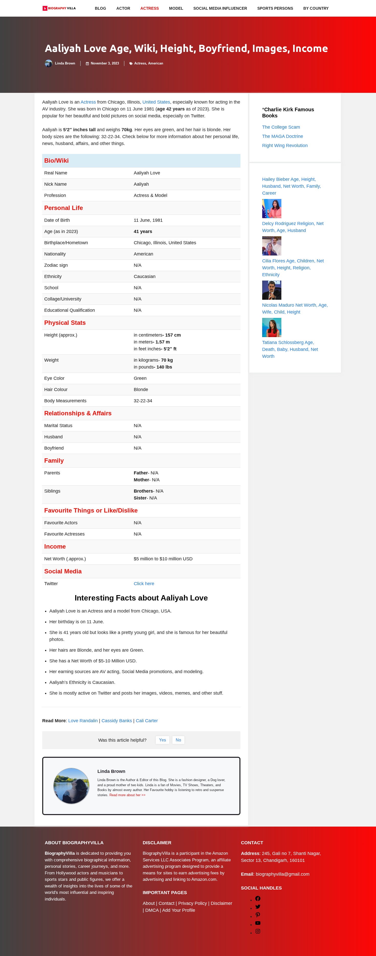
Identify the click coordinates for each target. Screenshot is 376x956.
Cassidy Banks (117, 720)
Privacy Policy (192, 903)
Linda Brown (65, 63)
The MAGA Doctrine (282, 136)
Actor (123, 8)
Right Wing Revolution (285, 145)
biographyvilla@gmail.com (282, 874)
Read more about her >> (127, 795)
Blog (100, 8)
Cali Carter (147, 720)
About (149, 903)
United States (156, 102)
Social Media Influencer (220, 8)
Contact (166, 903)
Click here (144, 583)
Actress (149, 8)
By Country (316, 8)
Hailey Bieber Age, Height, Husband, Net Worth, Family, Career (291, 186)
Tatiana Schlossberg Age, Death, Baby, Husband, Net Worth (290, 349)
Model (176, 8)
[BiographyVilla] (59, 8)
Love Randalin (83, 720)
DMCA (152, 910)
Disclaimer (221, 903)
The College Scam (281, 127)
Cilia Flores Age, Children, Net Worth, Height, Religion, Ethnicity (293, 267)
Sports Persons (275, 8)
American (155, 63)
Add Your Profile (178, 910)
